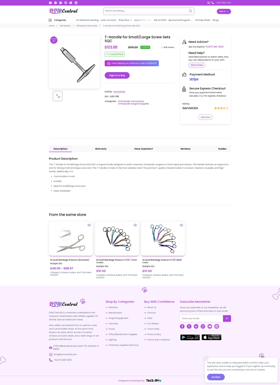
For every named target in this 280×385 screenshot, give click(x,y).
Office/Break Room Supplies (123, 334)
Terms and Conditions (158, 339)
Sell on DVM (160, 20)
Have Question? (143, 148)
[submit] (227, 318)
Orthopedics (65, 25)
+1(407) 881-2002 (214, 46)
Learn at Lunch (108, 20)
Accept (216, 377)
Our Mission (153, 323)
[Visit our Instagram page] (60, 2)
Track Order (153, 328)
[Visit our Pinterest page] (76, 2)
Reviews (185, 148)
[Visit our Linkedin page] (55, 2)
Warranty (101, 148)
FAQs (149, 318)
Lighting (113, 339)
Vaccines (113, 323)
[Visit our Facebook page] (50, 2)
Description (60, 148)
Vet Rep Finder (202, 20)
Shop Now (124, 20)
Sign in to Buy (117, 75)
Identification (115, 312)
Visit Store (205, 117)
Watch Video (197, 65)
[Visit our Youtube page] (65, 2)
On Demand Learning (87, 20)
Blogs (216, 20)
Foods (112, 328)
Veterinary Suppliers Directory (124, 345)
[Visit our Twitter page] (70, 2)
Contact (151, 312)
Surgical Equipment (118, 318)
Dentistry (113, 307)
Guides (222, 148)
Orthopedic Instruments (86, 25)
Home (51, 25)
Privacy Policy (154, 334)
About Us (151, 307)
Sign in (222, 11)
